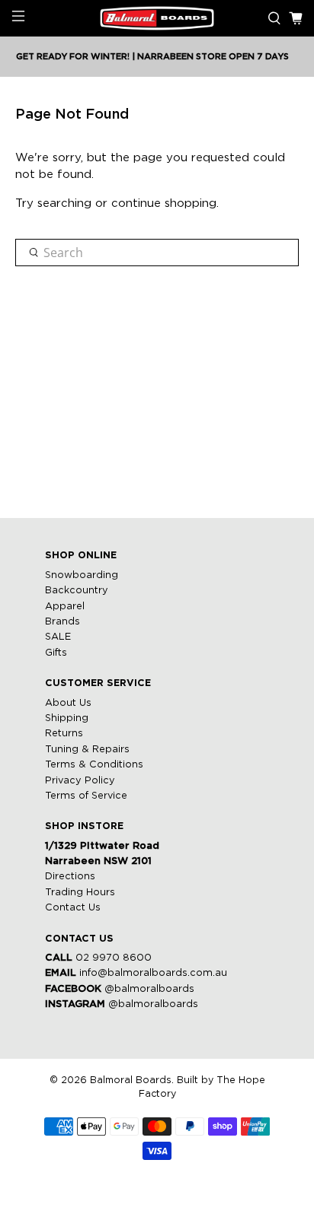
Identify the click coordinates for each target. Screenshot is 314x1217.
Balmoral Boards (130, 1080)
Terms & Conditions (94, 765)
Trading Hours (80, 893)
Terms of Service (86, 796)
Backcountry (76, 591)
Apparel (65, 607)
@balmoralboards (149, 989)
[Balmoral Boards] (157, 18)
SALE (58, 637)
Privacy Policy (80, 781)
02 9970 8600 (113, 958)
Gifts (56, 653)
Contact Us (73, 908)
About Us (68, 703)
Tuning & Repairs (87, 750)
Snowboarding (81, 575)
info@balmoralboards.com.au (153, 973)
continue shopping (163, 203)
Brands (62, 622)
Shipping (66, 718)
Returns (64, 734)
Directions (70, 877)
